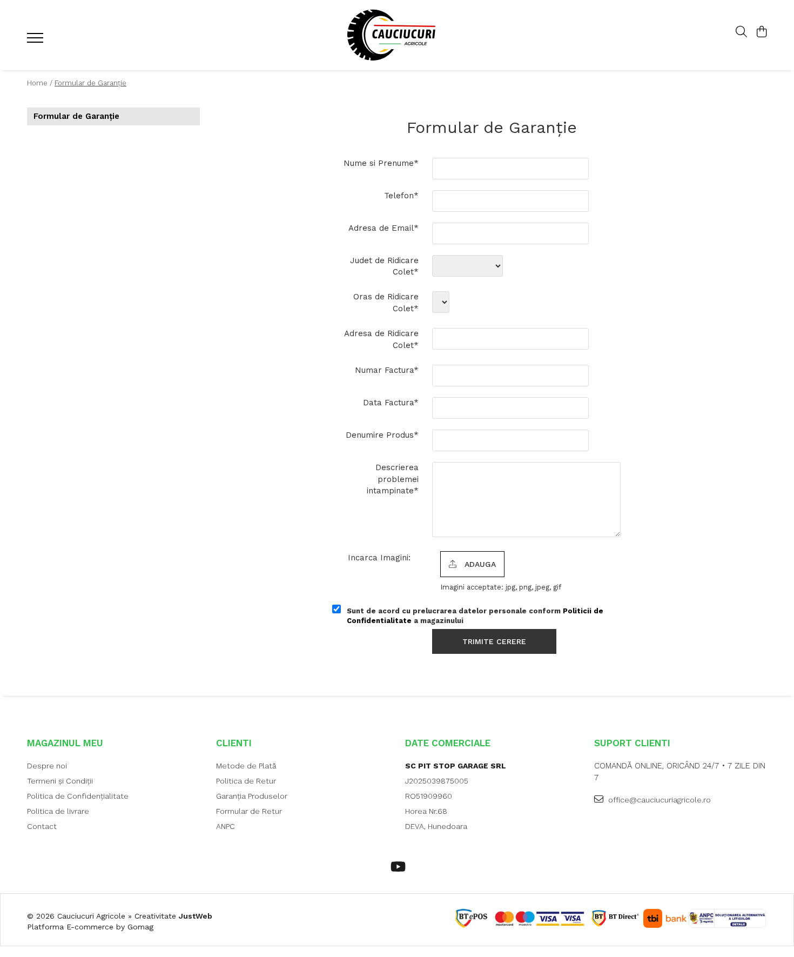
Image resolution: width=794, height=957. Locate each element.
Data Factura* (391, 402)
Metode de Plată (246, 765)
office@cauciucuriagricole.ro (658, 799)
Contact (42, 826)
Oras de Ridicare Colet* (386, 302)
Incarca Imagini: (379, 558)
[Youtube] (397, 867)
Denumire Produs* (382, 435)
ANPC (225, 826)
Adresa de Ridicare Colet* (381, 339)
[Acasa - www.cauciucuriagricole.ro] (397, 35)
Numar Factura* (387, 370)
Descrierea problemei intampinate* (393, 479)
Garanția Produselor (251, 796)
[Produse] (36, 41)
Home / (39, 83)
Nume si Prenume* (381, 163)
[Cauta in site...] (741, 32)
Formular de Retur (249, 811)
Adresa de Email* (383, 228)
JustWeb (195, 916)
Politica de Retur (246, 781)
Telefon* (401, 195)
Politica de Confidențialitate (78, 796)
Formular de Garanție (90, 83)
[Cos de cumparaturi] (761, 32)
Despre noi (47, 765)
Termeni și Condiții (60, 781)
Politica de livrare (58, 811)
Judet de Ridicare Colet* (384, 266)
